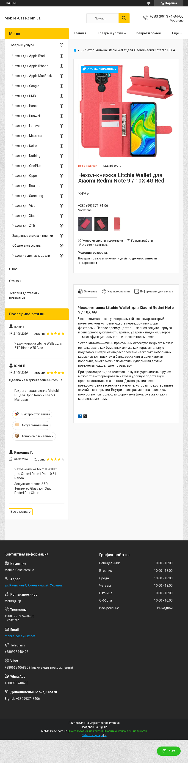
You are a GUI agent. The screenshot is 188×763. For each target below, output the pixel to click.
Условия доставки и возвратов (24, 295)
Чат (172, 751)
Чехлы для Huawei (26, 116)
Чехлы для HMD (24, 96)
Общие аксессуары (26, 245)
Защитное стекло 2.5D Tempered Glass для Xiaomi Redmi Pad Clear (34, 488)
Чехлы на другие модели (31, 255)
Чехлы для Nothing (26, 156)
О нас (13, 269)
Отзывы (15, 281)
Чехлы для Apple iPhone (30, 66)
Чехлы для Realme (26, 186)
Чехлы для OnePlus (26, 166)
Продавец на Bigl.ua (94, 727)
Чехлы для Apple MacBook (32, 76)
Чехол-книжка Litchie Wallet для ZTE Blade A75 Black (38, 346)
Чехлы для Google (25, 86)
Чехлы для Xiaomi (25, 216)
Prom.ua (114, 723)
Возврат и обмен (148, 33)
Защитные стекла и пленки (32, 235)
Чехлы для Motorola (27, 136)
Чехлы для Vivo (23, 205)
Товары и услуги (110, 33)
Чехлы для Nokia (24, 146)
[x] (85, 417)
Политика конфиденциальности (126, 731)
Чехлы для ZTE (23, 225)
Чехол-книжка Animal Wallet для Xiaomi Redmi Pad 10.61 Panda (35, 473)
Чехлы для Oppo (24, 175)
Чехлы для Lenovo (26, 126)
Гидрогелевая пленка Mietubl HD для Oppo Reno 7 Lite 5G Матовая (36, 395)
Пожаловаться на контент (86, 731)
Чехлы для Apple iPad (28, 56)
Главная (80, 33)
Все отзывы (19, 511)
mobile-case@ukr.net (20, 636)
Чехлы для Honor (25, 106)
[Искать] (124, 18)
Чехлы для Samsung (27, 196)
